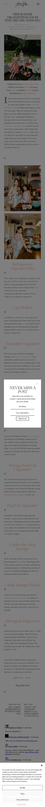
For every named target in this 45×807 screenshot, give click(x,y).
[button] (42, 765)
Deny (22, 793)
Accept (22, 787)
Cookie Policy (21, 804)
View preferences (22, 799)
